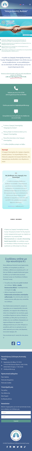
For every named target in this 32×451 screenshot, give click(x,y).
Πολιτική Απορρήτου (7, 380)
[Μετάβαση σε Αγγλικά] (20, 5)
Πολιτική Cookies (6, 383)
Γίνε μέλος (4, 390)
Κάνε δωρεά (4, 396)
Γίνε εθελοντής (5, 393)
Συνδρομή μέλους (6, 399)
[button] (12, 219)
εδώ (14, 290)
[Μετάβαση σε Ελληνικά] (23, 5)
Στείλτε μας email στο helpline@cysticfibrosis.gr (16, 105)
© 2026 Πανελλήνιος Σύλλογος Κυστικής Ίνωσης (16, 443)
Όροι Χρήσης (5, 377)
